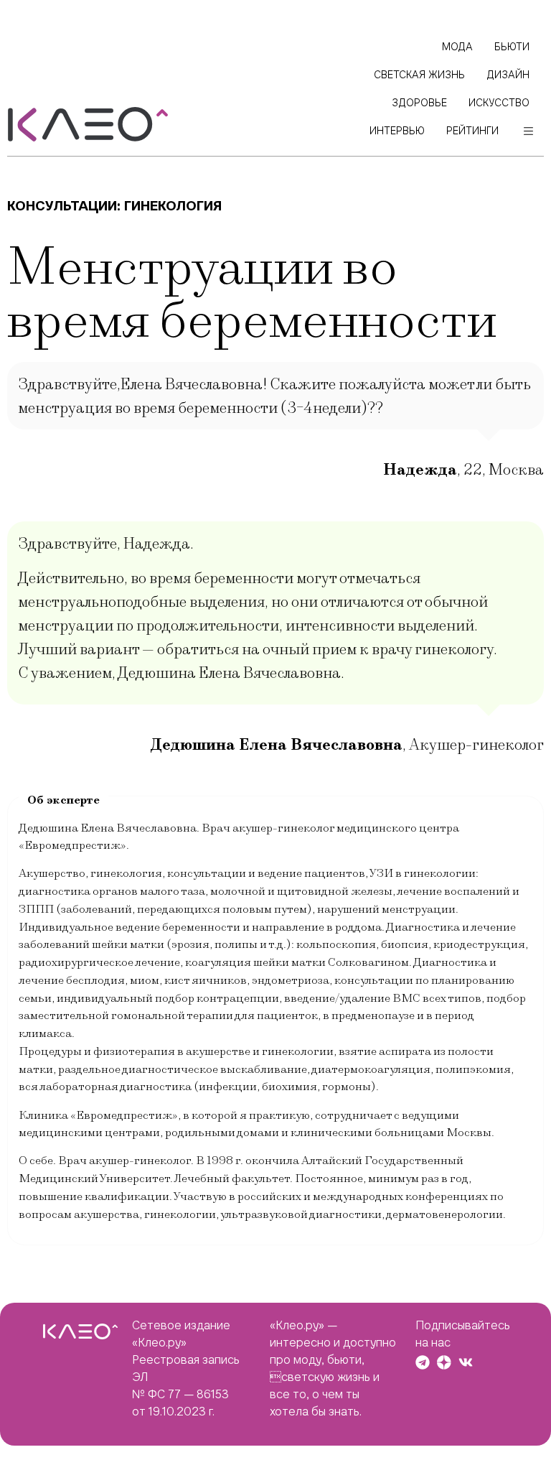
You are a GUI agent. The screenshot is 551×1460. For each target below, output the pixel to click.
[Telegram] (422, 1362)
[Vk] (465, 1362)
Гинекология (173, 205)
